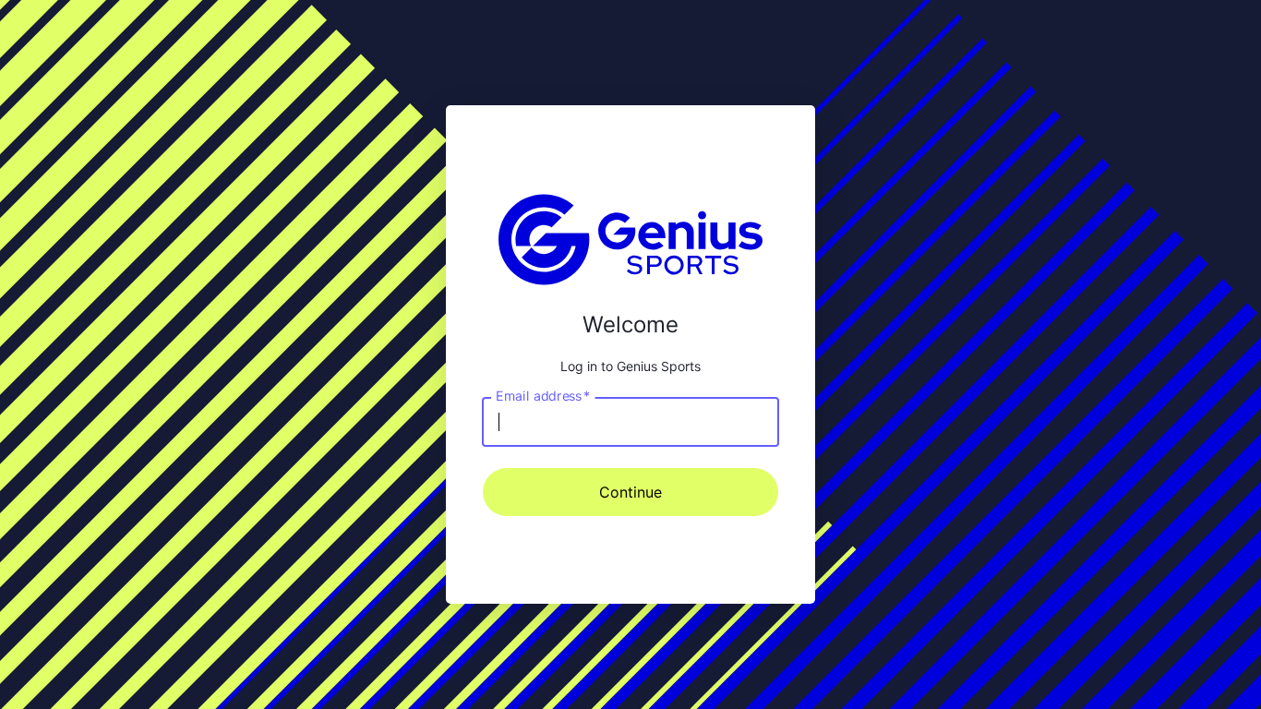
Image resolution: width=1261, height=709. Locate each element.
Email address (543, 395)
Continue (630, 492)
